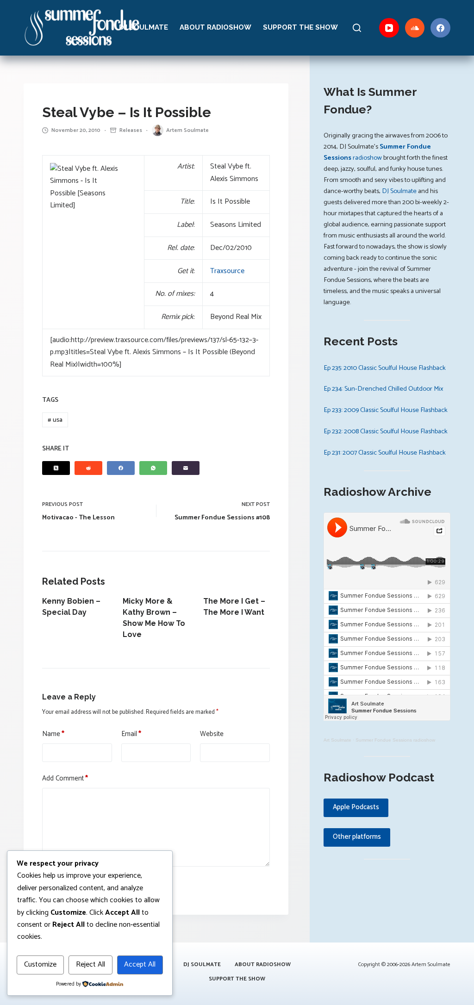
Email (131, 734)
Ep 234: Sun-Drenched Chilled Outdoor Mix (383, 388)
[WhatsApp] (153, 468)
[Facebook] (440, 28)
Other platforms (357, 837)
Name (53, 734)
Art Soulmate (337, 740)
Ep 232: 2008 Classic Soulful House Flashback (386, 431)
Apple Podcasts (356, 807)
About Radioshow (215, 27)
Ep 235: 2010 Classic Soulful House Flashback (385, 368)
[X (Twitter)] (56, 468)
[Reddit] (88, 468)
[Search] (357, 28)
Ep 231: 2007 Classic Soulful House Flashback (385, 452)
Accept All (140, 964)
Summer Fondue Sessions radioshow (395, 740)
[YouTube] (389, 28)
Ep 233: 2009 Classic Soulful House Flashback (386, 410)
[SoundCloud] (415, 28)
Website (212, 734)
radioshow (377, 152)
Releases (130, 130)
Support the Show (300, 27)
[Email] (186, 468)
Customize (40, 964)
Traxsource (227, 271)
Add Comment (65, 778)
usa (55, 420)
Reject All (90, 964)
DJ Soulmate (143, 27)
